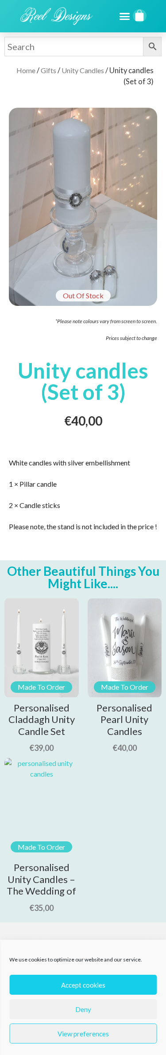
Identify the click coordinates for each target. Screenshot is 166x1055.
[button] (124, 16)
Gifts (48, 70)
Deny (83, 1009)
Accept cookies (83, 985)
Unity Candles (83, 70)
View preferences (83, 1034)
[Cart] (140, 15)
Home (25, 70)
